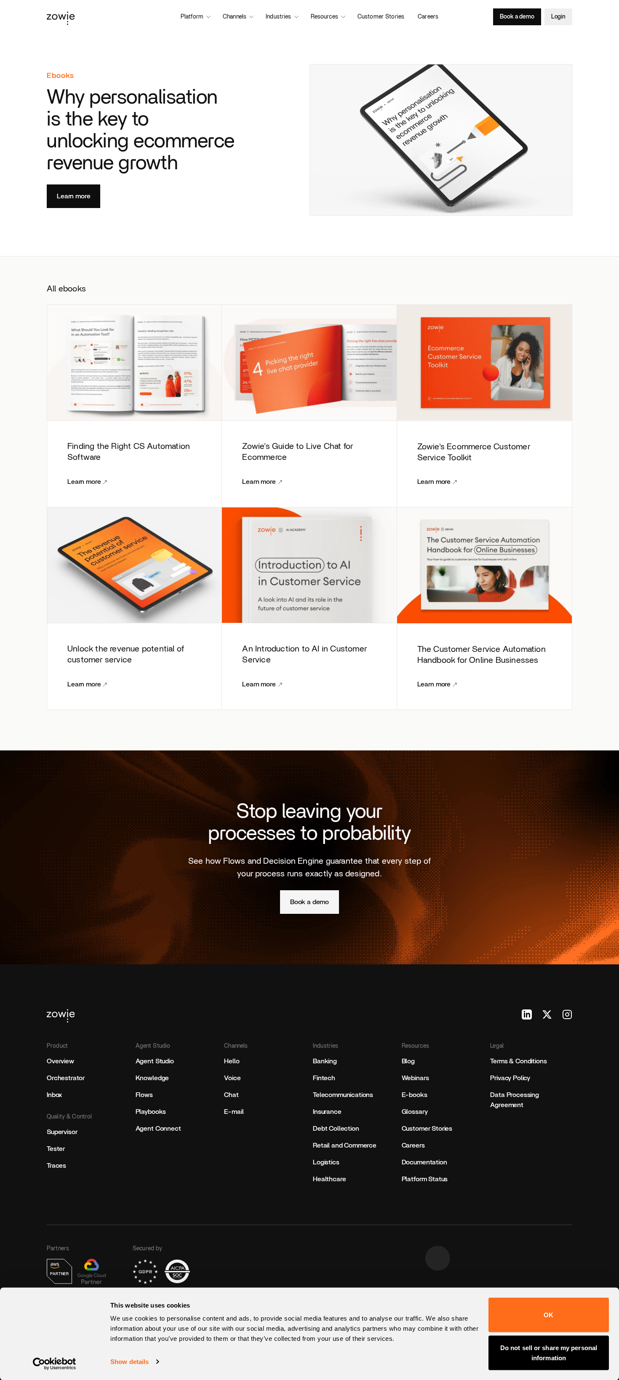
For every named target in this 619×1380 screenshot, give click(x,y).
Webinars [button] (415, 1078)
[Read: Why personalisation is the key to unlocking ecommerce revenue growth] (441, 140)
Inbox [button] (54, 1095)
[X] (547, 1014)
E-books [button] (414, 1095)
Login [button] (558, 17)
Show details (129, 1361)
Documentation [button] (424, 1162)
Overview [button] (60, 1061)
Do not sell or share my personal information (548, 1352)
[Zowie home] (129, 17)
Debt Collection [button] (336, 1128)
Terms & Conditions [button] (518, 1061)
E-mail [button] (233, 1111)
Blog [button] (408, 1061)
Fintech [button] (324, 1078)
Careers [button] (413, 1145)
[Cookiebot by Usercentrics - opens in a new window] (54, 1363)
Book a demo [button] (517, 17)
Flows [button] (144, 1095)
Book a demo (309, 902)
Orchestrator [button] (66, 1078)
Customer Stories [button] (427, 1128)
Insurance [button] (327, 1111)
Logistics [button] (326, 1162)
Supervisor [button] (62, 1132)
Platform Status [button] (425, 1179)
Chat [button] (231, 1095)
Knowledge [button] (152, 1078)
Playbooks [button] (151, 1111)
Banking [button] (325, 1061)
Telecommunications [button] (343, 1095)
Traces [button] (56, 1165)
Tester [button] (56, 1148)
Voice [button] (232, 1078)
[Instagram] (567, 1014)
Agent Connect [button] (158, 1128)
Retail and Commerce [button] (344, 1145)
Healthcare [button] (329, 1179)
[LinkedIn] (527, 1014)
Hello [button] (231, 1061)
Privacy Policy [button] (510, 1078)
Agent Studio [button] (155, 1061)
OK (548, 1315)
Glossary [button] (415, 1111)
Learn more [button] (73, 196)
